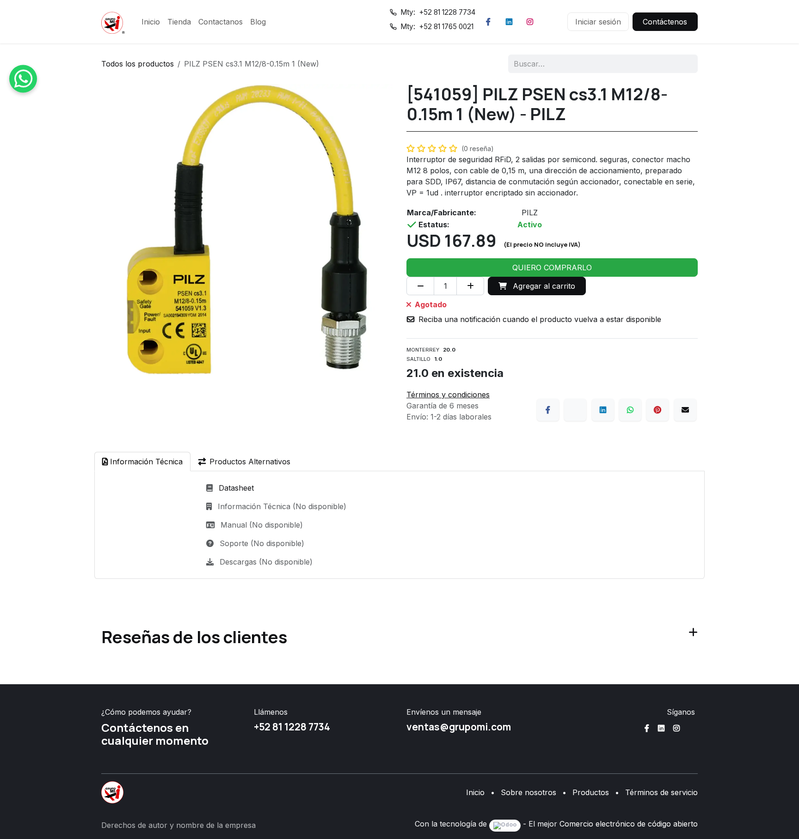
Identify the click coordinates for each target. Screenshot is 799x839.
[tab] (142, 461)
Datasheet (236, 487)
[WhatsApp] (630, 410)
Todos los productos (137, 63)
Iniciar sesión (598, 21)
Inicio (475, 792)
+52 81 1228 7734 (292, 726)
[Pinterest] (657, 410)
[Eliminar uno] (420, 286)
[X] (575, 410)
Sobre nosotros (528, 792)
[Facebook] (488, 21)
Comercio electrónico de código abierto (628, 823)
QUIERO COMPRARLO (552, 267)
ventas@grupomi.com (458, 726)
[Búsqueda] (684, 64)
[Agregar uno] (470, 286)
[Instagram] (530, 21)
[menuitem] (151, 21)
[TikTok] (550, 21)
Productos (590, 792)
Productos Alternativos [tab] (249, 461)
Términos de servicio (661, 792)
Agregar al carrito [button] (542, 286)
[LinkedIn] (509, 21)
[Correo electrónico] (685, 410)
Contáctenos (665, 21)
